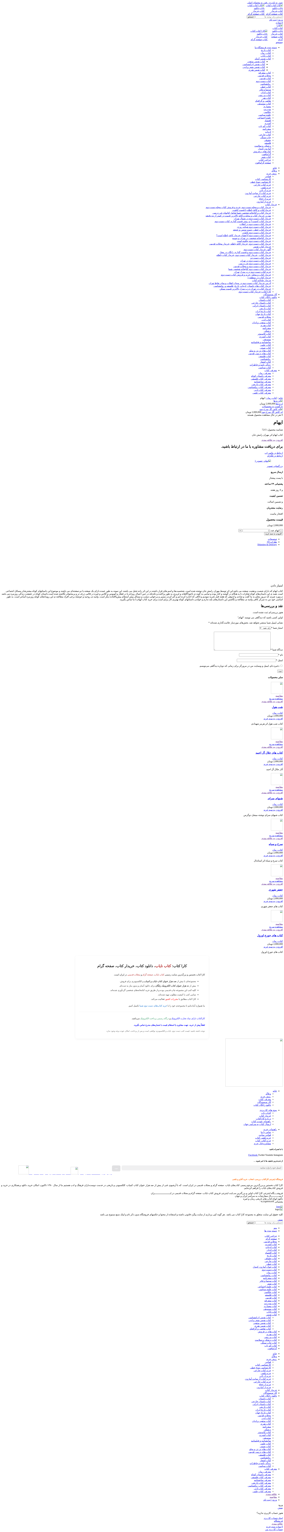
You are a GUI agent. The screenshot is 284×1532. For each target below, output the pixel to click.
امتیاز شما (277, 628)
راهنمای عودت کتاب (261, 1121)
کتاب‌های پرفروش (262, 151)
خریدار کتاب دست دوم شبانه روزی (254, 227)
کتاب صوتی (265, 348)
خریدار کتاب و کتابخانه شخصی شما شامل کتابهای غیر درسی (241, 213)
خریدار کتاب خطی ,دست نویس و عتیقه (252, 229)
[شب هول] (277, 693)
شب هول (277, 707)
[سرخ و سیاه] (277, 830)
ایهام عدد (275, 530)
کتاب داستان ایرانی (261, 305)
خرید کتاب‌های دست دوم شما (153, 1005)
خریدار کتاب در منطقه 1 (259, 277)
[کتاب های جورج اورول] (277, 921)
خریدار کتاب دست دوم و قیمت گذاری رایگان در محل (245, 252)
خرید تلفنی (266, 187)
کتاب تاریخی (265, 308)
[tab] (272, 539)
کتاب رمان (265, 53)
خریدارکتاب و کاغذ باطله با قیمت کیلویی (251, 210)
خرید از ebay (265, 199)
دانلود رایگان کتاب (262, 1105)
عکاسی (267, 112)
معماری (267, 106)
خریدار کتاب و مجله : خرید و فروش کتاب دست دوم (246, 274)
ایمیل (279, 660)
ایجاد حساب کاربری (273, 1518)
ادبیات (268, 132)
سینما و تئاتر (265, 89)
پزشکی (267, 331)
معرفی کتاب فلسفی (261, 379)
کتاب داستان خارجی (261, 303)
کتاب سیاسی (264, 367)
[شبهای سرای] (277, 784)
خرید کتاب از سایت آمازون (258, 193)
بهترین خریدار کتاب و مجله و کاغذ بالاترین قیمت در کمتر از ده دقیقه (238, 215)
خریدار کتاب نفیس (262, 246)
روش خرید (265, 1096)
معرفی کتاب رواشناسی (259, 387)
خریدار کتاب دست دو (260, 258)
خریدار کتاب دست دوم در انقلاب (255, 224)
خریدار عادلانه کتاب (261, 280)
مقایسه (273, 1497)
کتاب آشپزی (265, 336)
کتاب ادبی (266, 319)
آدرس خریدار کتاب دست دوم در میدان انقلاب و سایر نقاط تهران (240, 283)
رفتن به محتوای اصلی (257, 2)
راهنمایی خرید (270, 1129)
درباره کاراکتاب (263, 1118)
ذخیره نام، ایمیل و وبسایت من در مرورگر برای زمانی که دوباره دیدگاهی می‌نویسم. (239, 666)
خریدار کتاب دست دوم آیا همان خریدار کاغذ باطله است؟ (243, 235)
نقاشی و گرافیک (263, 101)
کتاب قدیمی (265, 78)
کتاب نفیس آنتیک (263, 58)
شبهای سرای (275, 798)
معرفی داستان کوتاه (261, 376)
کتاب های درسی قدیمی (259, 353)
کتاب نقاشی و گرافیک (260, 1328)
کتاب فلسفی (264, 356)
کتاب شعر (266, 157)
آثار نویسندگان (264, 1102)
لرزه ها (279, 403)
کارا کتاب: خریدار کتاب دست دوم (255, 291)
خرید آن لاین (265, 190)
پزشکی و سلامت (262, 146)
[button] (273, 718)
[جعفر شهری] (277, 875)
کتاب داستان (265, 300)
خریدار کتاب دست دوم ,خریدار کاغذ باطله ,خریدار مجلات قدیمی (240, 244)
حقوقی (267, 140)
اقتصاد (268, 120)
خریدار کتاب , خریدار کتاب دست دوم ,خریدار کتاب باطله (243, 255)
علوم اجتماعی (264, 117)
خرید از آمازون (264, 201)
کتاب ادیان (266, 92)
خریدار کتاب (265, 1116)
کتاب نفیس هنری (256, 70)
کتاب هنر (266, 98)
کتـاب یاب (266, 1113)
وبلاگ (268, 1093)
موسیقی (267, 339)
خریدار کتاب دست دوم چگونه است (254, 241)
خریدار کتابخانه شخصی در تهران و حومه (251, 238)
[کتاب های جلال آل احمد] (277, 738)
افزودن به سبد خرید (273, 534)
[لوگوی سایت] (273, 14)
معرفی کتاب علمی (261, 393)
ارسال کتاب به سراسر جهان (257, 1124)
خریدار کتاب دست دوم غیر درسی (254, 263)
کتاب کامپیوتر (264, 334)
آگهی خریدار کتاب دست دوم (257, 249)
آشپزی (267, 123)
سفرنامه (267, 129)
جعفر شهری (276, 889)
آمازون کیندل (264, 148)
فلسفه (267, 143)
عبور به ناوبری (275, 2)
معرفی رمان (264, 373)
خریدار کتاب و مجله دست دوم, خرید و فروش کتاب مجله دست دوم (238, 207)
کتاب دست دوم (263, 81)
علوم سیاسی (264, 115)
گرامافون (266, 154)
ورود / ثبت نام (270, 1500)
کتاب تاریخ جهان (263, 314)
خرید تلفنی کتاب (263, 1138)
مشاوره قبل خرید (262, 1143)
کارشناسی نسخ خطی (260, 182)
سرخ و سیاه (276, 844)
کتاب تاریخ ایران (263, 311)
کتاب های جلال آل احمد (269, 752)
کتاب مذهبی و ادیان (261, 322)
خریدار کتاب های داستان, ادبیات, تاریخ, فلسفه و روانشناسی (242, 286)
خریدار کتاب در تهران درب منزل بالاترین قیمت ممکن (245, 289)
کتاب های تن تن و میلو (260, 350)
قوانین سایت (265, 1135)
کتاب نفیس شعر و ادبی (254, 67)
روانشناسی (265, 84)
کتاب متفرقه (264, 72)
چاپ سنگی (265, 137)
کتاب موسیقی (264, 103)
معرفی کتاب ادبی (262, 390)
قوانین (268, 176)
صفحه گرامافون (263, 162)
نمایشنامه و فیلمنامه (261, 342)
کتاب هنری (265, 325)
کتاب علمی (265, 345)
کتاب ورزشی (264, 95)
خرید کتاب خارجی (262, 185)
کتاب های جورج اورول (270, 935)
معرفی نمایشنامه (262, 381)
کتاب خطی (265, 87)
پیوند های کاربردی (268, 1110)
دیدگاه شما (277, 649)
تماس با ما (266, 1132)
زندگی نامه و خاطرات (260, 364)
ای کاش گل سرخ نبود (272, 412)
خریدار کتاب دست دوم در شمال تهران (252, 218)
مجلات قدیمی (264, 75)
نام (280, 655)
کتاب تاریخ (266, 50)
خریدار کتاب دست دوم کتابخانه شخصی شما (249, 269)
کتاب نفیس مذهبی (256, 61)
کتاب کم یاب (265, 126)
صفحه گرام (147, 974)
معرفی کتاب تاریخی (261, 384)
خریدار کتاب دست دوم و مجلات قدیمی (252, 266)
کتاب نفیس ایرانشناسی (253, 64)
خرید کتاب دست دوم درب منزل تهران (252, 272)
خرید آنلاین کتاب (263, 1140)
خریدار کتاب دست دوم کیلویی (256, 232)
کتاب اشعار (265, 362)
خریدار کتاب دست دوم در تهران (255, 260)
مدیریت (267, 109)
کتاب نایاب (266, 56)
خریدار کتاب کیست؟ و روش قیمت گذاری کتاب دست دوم (243, 221)
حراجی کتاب (265, 160)
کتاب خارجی (265, 134)
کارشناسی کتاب (263, 179)
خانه (280, 398)
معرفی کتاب (265, 1099)
